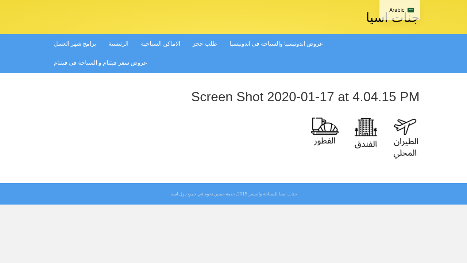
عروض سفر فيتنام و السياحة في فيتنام (100, 63)
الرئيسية (118, 44)
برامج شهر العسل (75, 44)
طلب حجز (205, 44)
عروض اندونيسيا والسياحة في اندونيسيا (276, 44)
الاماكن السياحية (160, 44)
